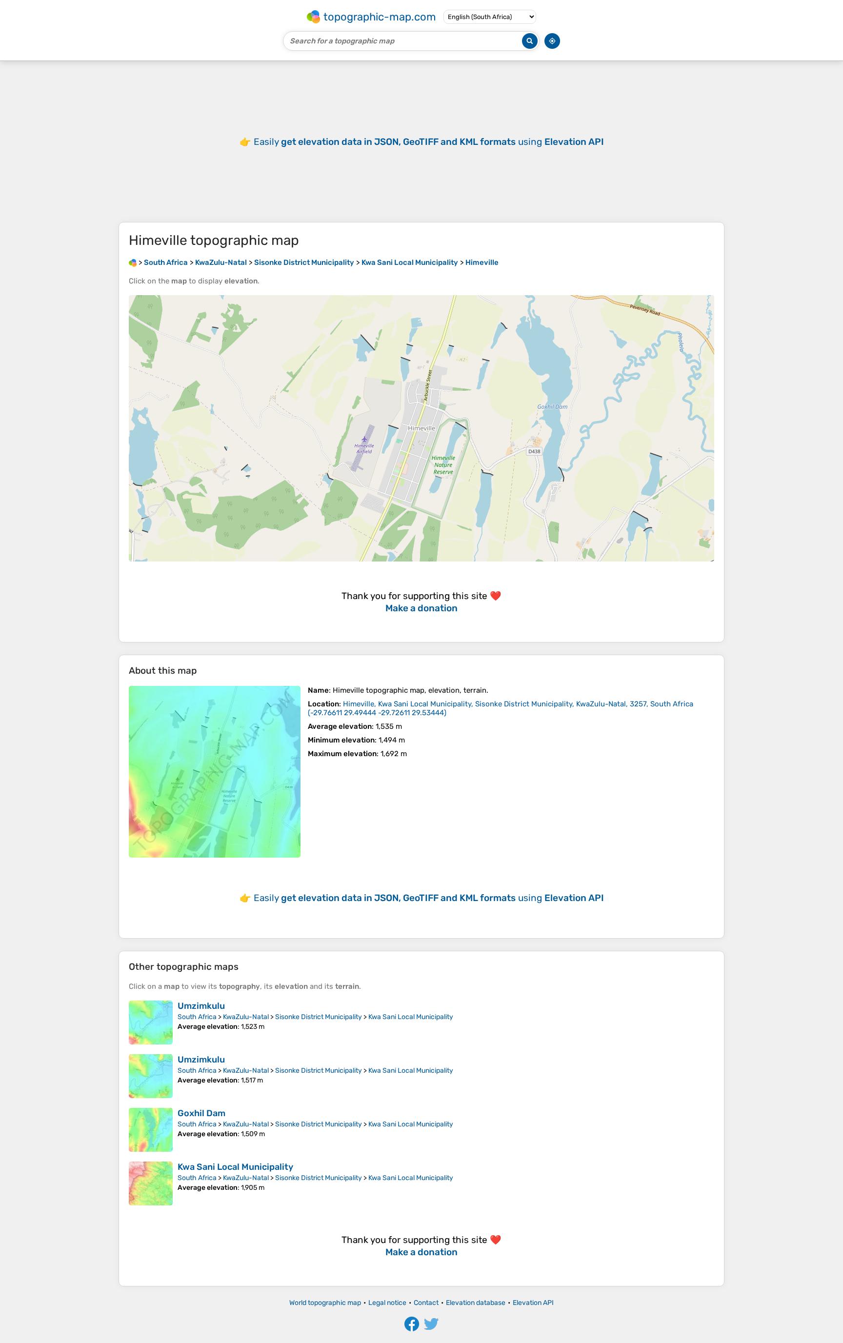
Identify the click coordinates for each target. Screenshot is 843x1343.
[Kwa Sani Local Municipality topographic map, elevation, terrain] (151, 1183)
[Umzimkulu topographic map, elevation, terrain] (151, 1022)
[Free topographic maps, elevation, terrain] (133, 262)
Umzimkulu (201, 1006)
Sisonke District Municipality (318, 1017)
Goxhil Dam (201, 1113)
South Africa (197, 1017)
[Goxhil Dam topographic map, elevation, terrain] (151, 1130)
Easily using (429, 141)
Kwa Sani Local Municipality (410, 1017)
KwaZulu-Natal (246, 1017)
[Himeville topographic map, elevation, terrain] (215, 772)
